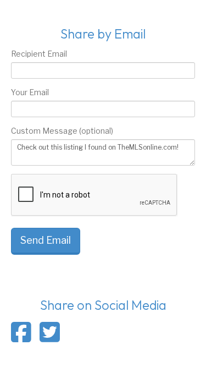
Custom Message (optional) (62, 130)
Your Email (30, 92)
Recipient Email (39, 53)
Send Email (45, 240)
